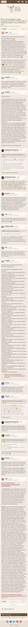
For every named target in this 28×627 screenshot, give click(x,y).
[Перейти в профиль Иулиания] (2, 194)
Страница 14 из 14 (14, 29)
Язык (11, 624)
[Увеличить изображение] (15, 159)
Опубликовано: (11, 33)
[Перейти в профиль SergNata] (2, 77)
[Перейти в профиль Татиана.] (2, 383)
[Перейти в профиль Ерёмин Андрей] (2, 226)
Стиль (15, 624)
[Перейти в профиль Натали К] (2, 458)
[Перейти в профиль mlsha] (2, 33)
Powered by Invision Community (14, 626)
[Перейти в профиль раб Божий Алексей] (2, 177)
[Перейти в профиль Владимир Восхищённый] (2, 150)
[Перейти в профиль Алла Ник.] (2, 435)
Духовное (18, 26)
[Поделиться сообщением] (25, 33)
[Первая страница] (1, 29)
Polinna (5, 26)
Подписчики (12, 604)
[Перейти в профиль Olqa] (2, 214)
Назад (4, 601)
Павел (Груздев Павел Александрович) (13, 374)
